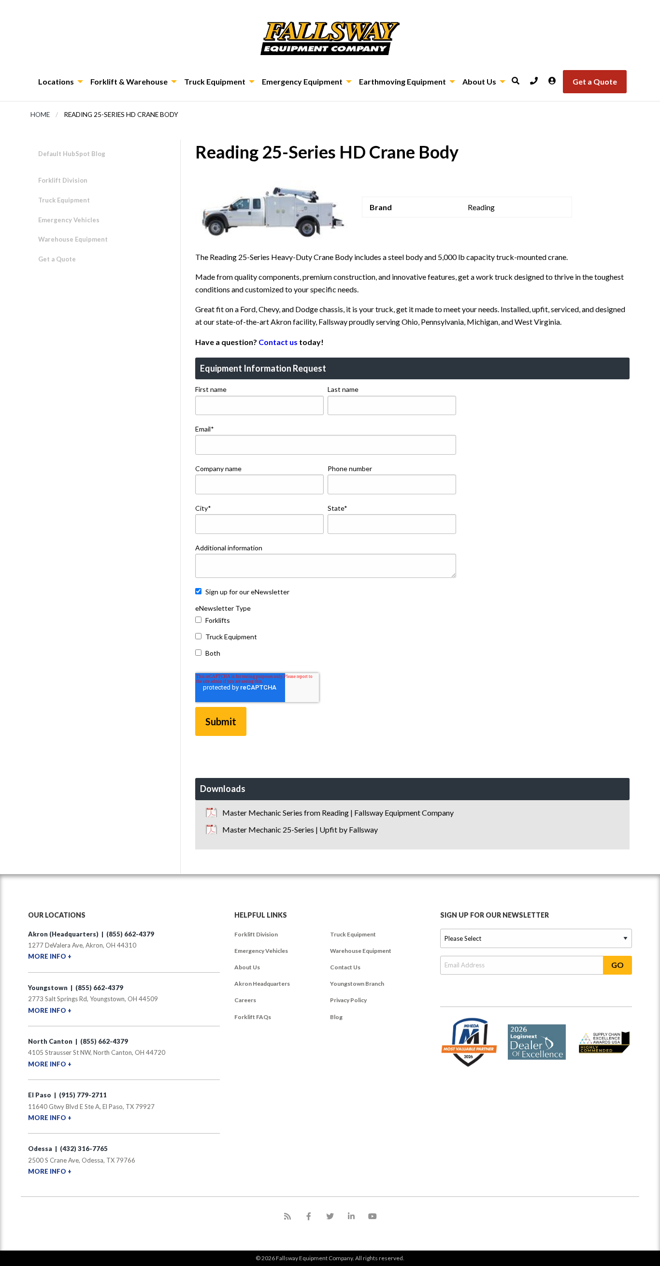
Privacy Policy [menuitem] (348, 1000)
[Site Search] (519, 78)
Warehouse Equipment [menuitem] (360, 950)
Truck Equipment (64, 200)
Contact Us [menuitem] (345, 967)
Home (40, 114)
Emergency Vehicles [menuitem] (261, 950)
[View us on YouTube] (372, 1216)
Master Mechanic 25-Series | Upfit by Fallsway (300, 829)
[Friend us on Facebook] (308, 1216)
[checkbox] (325, 638)
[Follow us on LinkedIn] (351, 1216)
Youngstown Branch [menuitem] (357, 983)
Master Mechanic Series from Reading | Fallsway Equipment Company (338, 812)
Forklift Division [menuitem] (256, 934)
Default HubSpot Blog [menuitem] (71, 154)
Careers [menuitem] (245, 1000)
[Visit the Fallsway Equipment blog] (287, 1216)
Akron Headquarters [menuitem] (262, 983)
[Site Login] (555, 78)
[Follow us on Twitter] (330, 1216)
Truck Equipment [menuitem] (353, 934)
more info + (50, 956)
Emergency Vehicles (69, 220)
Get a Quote (57, 259)
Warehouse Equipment (73, 239)
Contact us (278, 341)
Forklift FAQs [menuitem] (252, 1017)
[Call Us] (537, 78)
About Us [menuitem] (247, 967)
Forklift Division (62, 180)
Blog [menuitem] (336, 1017)
